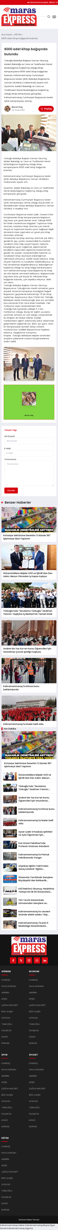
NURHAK (5, 1043)
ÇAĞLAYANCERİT (9, 1005)
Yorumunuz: (10, 459)
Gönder (11, 490)
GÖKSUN (5, 1017)
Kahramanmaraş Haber (12, 1225)
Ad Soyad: (9, 436)
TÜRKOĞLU (6, 1024)
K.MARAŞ (5, 979)
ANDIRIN (5, 992)
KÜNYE (4, 1036)
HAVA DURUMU (8, 986)
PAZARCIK (6, 1030)
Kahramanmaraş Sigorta (20, 1228)
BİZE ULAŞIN (7, 1011)
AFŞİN (4, 998)
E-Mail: (7, 448)
